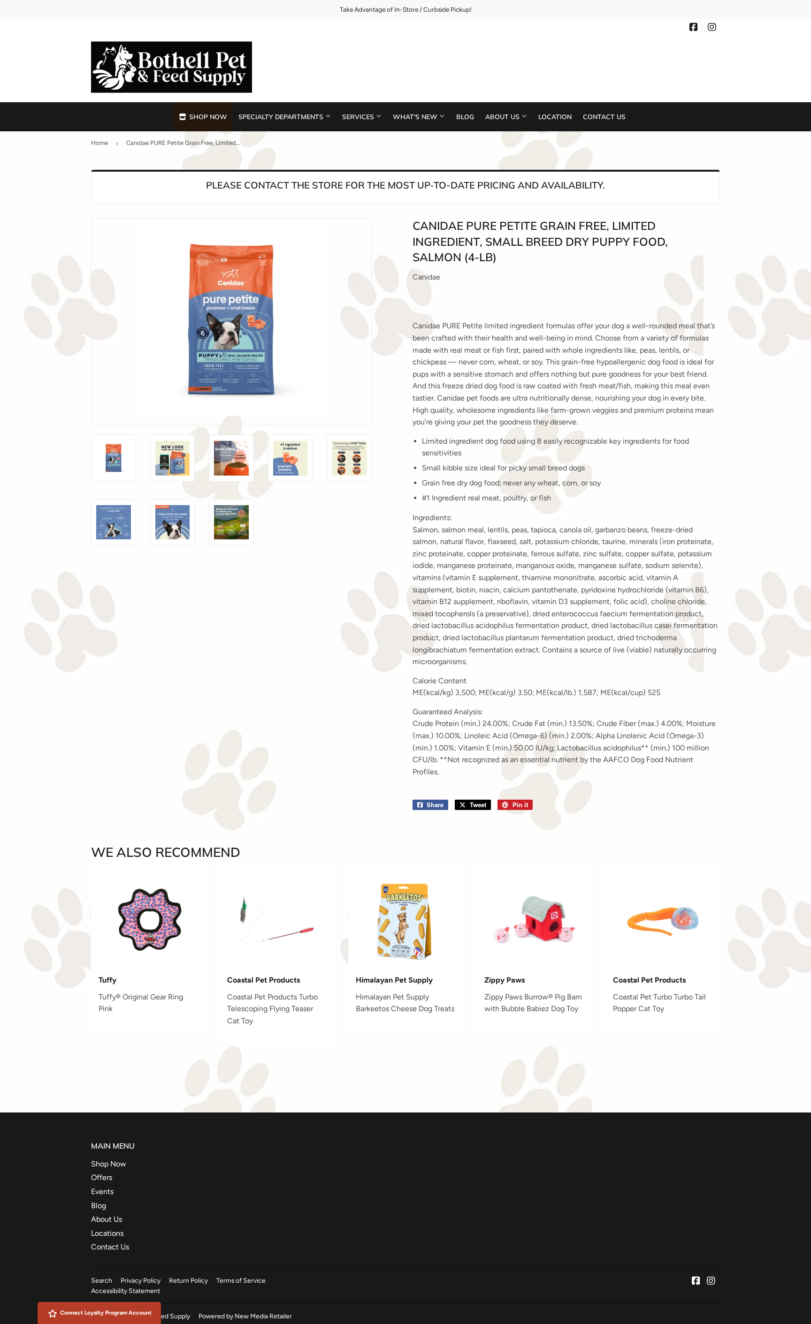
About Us (503, 117)
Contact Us (604, 117)
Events (102, 1191)
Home (99, 142)
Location (555, 117)
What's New (416, 117)
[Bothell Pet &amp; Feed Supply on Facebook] (693, 28)
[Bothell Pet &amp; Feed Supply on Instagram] (712, 28)
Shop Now (207, 117)
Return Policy (188, 1280)
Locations (107, 1233)
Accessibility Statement (125, 1290)
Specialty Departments (281, 117)
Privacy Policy (141, 1280)
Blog (465, 117)
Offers (101, 1177)
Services (359, 117)
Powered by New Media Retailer (245, 1316)
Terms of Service (241, 1280)
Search (101, 1280)
